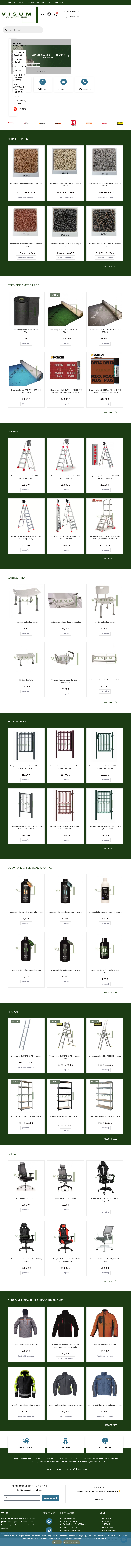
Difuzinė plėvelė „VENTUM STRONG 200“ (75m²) (26, 391)
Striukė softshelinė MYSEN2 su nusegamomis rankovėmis (65, 1346)
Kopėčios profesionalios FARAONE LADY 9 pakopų (65, 537)
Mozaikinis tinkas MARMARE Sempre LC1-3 (65, 184)
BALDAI (16, 96)
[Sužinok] (65, 1441)
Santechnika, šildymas (19, 102)
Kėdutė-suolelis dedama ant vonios (65, 622)
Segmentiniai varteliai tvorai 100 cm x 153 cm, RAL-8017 (65, 827)
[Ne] (128, 1539)
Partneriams (46, 2)
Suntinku (57, 1542)
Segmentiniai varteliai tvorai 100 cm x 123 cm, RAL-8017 (65, 767)
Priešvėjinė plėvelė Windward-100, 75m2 (26, 330)
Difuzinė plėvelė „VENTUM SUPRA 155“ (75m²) (105, 330)
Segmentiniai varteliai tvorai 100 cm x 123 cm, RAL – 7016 (26, 767)
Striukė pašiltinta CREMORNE (26, 1345)
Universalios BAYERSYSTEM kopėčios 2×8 (65, 1057)
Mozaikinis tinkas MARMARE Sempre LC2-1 (105, 245)
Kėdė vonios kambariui (105, 622)
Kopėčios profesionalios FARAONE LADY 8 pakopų (26, 537)
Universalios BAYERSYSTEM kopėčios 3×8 (105, 1057)
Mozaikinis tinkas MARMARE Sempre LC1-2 (26, 184)
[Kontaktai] (105, 1441)
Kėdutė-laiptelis (26, 680)
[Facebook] (49, 1521)
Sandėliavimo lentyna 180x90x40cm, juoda (65, 1117)
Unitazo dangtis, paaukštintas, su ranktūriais (65, 681)
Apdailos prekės (17, 60)
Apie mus (11, 2)
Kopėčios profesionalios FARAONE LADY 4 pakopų (26, 477)
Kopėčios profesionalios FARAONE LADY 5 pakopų (65, 477)
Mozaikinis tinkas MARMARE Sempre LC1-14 (26, 245)
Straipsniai (59, 2)
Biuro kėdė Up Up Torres (65, 1198)
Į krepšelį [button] (26, 343)
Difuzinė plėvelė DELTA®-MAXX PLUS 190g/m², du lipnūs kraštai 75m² (65, 391)
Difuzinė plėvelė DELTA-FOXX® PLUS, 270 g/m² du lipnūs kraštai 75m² (105, 391)
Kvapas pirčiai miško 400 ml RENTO (26, 970)
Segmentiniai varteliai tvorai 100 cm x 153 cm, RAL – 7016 (26, 827)
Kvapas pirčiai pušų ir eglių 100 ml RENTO (105, 971)
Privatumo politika (71, 1542)
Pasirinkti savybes (26, 197)
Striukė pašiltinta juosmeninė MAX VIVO (65, 1405)
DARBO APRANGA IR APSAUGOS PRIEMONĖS (36, 1300)
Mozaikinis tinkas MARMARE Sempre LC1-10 (105, 184)
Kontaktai (22, 2)
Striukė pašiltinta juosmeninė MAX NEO (105, 1405)
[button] (68, 56)
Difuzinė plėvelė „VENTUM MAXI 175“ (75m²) (65, 330)
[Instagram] (42, 82)
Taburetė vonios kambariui (26, 622)
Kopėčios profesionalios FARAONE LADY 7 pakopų (105, 477)
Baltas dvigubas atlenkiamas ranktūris (105, 680)
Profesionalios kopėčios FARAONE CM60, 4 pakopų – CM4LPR (105, 537)
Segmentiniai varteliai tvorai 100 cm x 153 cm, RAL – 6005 (105, 827)
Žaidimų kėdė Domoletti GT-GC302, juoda (26, 1260)
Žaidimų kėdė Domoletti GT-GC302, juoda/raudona (65, 1260)
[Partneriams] (26, 1441)
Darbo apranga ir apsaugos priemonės (18, 88)
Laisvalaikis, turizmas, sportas (19, 77)
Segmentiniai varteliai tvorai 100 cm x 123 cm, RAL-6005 (105, 767)
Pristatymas (33, 2)
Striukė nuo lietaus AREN (105, 1345)
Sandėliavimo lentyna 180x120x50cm (105, 1116)
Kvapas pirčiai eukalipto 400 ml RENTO (65, 912)
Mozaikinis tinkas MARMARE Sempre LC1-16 (65, 245)
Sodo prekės (19, 66)
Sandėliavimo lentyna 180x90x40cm (26, 1116)
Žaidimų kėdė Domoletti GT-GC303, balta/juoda (105, 1199)
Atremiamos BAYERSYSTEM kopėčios (26, 1056)
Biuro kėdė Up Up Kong (26, 1198)
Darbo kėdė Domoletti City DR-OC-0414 (105, 1260)
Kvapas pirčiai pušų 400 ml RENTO (65, 970)
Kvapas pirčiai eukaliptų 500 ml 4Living (105, 912)
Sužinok (65, 1447)
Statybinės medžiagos (18, 54)
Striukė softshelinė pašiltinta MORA (26, 1405)
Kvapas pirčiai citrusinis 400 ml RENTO (26, 912)
